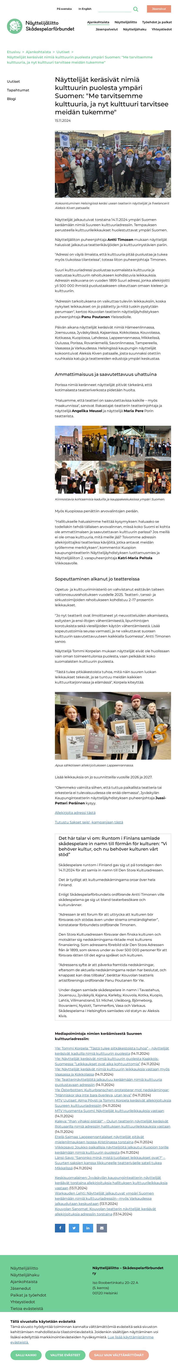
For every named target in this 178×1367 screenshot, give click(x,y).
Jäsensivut (159, 8)
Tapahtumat (18, 90)
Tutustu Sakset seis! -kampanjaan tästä (89, 822)
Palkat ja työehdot (28, 1295)
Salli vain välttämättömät (119, 1355)
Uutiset (13, 81)
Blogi (11, 99)
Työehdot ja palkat (157, 22)
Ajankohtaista (98, 22)
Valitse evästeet (65, 1355)
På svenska (64, 8)
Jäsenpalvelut (107, 29)
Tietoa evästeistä (26, 1308)
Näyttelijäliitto (126, 22)
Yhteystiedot (162, 29)
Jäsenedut (20, 1288)
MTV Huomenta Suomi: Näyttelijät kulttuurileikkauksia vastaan (109, 1111)
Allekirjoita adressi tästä (75, 813)
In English (85, 8)
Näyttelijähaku (135, 29)
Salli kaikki (26, 1355)
